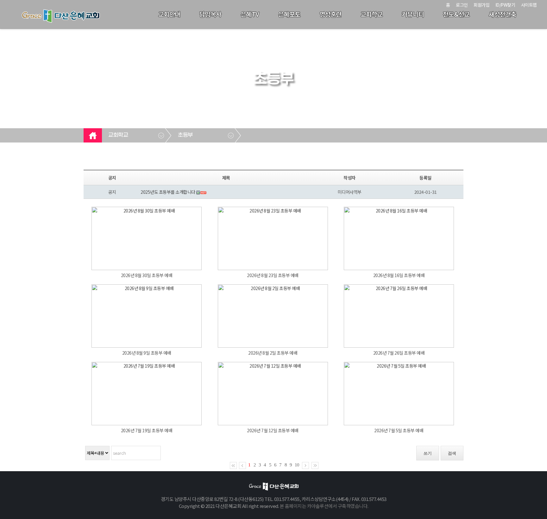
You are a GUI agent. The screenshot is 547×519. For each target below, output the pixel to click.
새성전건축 (502, 14)
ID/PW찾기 (505, 5)
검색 (452, 453)
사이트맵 (529, 5)
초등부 (185, 135)
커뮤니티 (413, 14)
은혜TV (250, 14)
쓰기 (428, 453)
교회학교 (372, 14)
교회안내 (169, 14)
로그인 (462, 5)
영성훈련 (330, 14)
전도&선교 (456, 14)
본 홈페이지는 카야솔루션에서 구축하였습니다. (324, 506)
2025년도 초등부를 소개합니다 (168, 192)
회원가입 (481, 5)
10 (297, 464)
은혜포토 (289, 14)
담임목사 (210, 14)
